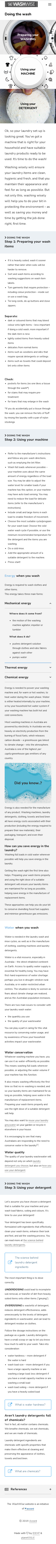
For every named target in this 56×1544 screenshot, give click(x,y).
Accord (33, 1521)
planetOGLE (28, 1537)
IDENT (36, 1533)
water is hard (19, 1360)
